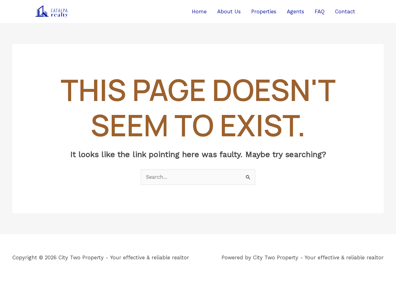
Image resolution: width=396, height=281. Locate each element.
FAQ (320, 11)
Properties (263, 11)
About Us (229, 11)
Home (199, 11)
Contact (345, 11)
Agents (295, 11)
